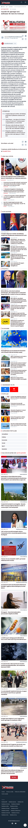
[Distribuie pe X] (25, 39)
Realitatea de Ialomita (6, 812)
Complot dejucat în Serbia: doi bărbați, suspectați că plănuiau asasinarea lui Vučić (15, 115)
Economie (3, 180)
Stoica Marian (23, 501)
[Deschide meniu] (25, 2)
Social (5, 199)
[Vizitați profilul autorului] (2, 37)
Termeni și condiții (9, 791)
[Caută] (21, 2)
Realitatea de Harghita (15, 804)
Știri (6, 6)
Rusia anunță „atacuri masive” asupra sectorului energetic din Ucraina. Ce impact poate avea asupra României (19, 365)
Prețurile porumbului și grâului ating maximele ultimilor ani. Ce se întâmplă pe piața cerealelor (19, 372)
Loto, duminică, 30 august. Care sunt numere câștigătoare (17, 264)
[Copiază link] (22, 36)
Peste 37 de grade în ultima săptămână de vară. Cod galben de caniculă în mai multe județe (14, 197)
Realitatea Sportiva (12, 801)
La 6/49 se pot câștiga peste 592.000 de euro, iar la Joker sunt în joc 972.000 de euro (13, 638)
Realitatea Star (20, 801)
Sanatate (6, 193)
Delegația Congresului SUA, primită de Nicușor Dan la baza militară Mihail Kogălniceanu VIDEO (19, 315)
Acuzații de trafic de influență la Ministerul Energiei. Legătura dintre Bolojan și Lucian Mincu (13, 586)
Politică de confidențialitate (20, 791)
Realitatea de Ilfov (14, 808)
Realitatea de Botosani (15, 37)
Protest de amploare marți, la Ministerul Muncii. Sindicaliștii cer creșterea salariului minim (13, 178)
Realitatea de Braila (14, 806)
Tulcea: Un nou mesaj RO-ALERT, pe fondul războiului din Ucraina (13, 559)
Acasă (3, 6)
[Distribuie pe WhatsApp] (22, 39)
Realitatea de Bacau (5, 810)
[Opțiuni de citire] (25, 825)
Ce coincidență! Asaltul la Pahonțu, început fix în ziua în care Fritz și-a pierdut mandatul (14, 692)
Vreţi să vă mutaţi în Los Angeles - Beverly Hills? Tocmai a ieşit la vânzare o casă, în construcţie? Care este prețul (13, 505)
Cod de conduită (5, 793)
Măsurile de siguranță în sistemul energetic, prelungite (19, 378)
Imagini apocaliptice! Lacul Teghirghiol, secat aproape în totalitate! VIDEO (12, 719)
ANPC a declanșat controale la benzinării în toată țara (18, 357)
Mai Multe (14, 777)
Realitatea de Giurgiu (6, 808)
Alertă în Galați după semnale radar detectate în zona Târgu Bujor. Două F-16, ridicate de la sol (14, 204)
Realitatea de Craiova (6, 804)
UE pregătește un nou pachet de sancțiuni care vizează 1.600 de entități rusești (13, 351)
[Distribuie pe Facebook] (25, 36)
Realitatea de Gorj (13, 814)
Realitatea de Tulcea (15, 812)
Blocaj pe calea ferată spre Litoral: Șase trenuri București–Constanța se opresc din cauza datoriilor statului (15, 126)
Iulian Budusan (23, 474)
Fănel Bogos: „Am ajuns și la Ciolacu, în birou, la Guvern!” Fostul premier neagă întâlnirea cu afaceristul (15, 121)
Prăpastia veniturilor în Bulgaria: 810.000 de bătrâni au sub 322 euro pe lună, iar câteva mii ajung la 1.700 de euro (15, 133)
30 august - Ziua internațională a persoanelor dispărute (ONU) (11, 613)
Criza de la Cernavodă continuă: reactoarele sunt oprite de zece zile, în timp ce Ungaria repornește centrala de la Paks (15, 184)
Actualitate (11, 6)
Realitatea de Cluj (5, 814)
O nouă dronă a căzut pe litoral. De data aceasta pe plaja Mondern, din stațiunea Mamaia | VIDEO (13, 665)
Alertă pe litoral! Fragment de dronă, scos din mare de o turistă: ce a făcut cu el (13, 745)
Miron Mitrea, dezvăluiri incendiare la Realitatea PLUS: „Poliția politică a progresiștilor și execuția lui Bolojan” (19, 300)
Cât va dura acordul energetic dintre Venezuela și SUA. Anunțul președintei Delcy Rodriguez (13, 533)
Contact (3, 791)
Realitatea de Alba (5, 806)
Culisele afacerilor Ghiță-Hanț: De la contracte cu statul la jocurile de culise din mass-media (19, 308)
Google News (7, 151)
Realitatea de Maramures (15, 810)
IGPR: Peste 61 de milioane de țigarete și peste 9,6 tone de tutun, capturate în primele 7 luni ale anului (12, 771)
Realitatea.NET (4, 801)
